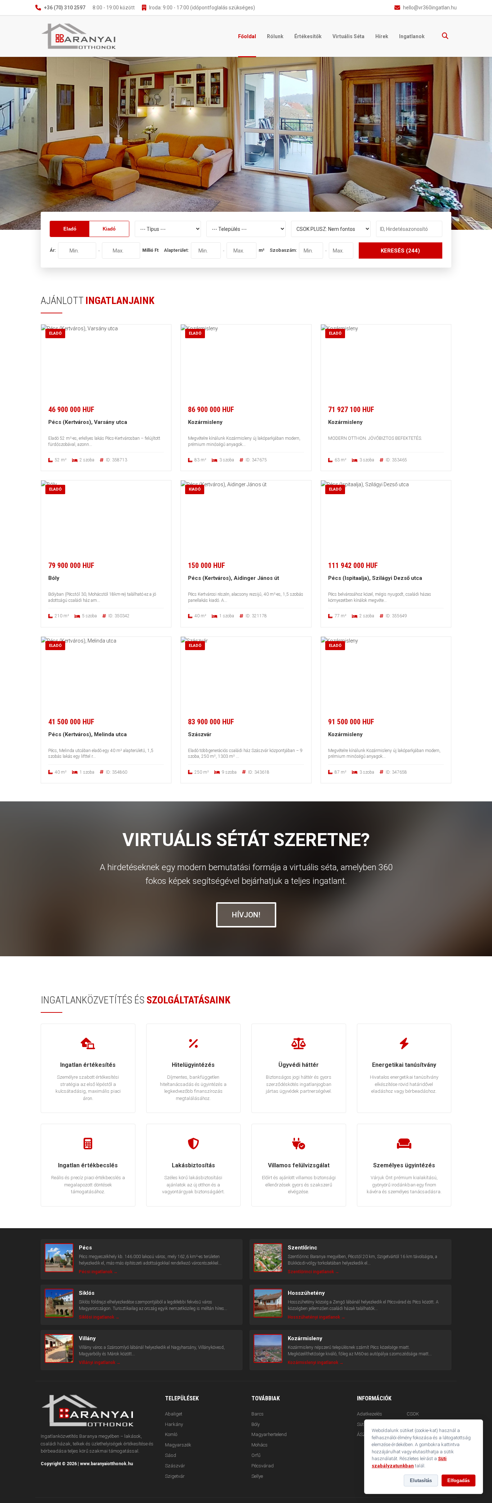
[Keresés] (445, 36)
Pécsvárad (262, 1465)
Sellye (257, 1476)
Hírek (381, 36)
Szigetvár (175, 1476)
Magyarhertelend (269, 1434)
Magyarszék (178, 1445)
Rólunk (275, 36)
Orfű (255, 1455)
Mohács (259, 1445)
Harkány (174, 1424)
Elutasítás (421, 1480)
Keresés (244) (400, 250)
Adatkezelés (369, 1414)
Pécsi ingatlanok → (98, 1271)
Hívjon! (246, 915)
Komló (171, 1434)
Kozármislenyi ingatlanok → (316, 1362)
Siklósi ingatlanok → (99, 1317)
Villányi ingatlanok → (100, 1362)
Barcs (257, 1414)
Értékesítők (308, 36)
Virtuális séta (348, 36)
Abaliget (173, 1414)
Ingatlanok (412, 36)
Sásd (170, 1455)
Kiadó (109, 229)
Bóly (255, 1424)
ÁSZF (362, 1434)
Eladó (69, 229)
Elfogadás (458, 1480)
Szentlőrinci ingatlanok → (313, 1271)
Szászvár (175, 1465)
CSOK (413, 1414)
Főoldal (247, 36)
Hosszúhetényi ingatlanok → (316, 1317)
